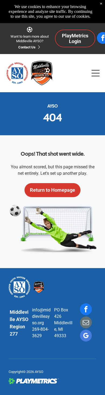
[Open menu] (96, 73)
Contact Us (27, 47)
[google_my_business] (86, 336)
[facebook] (86, 309)
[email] (86, 323)
